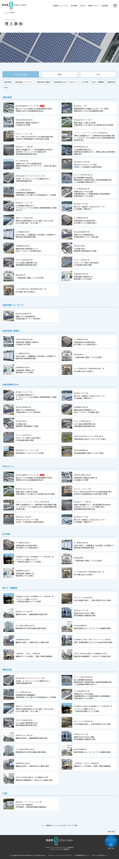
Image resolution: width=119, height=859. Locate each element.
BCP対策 (85, 82)
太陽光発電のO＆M (60, 82)
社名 (98, 74)
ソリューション (20, 74)
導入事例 (74, 5)
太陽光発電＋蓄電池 (43, 82)
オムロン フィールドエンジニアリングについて (60, 855)
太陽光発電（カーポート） (24, 82)
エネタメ (83, 5)
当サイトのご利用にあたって (100, 855)
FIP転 (6, 88)
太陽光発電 (7, 82)
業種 (59, 74)
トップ (6, 12)
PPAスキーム (74, 82)
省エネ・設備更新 (98, 82)
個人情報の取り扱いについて (82, 855)
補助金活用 (111, 82)
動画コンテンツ (94, 5)
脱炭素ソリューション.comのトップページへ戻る (62, 825)
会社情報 (105, 5)
